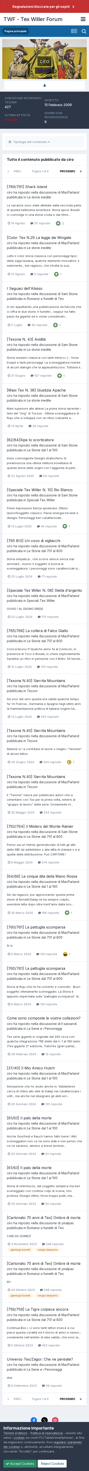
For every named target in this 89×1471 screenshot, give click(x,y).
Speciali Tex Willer (41, 500)
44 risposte (48, 526)
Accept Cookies (21, 1464)
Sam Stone (69, 294)
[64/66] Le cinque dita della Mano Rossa (42, 876)
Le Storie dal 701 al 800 (45, 551)
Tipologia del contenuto (29, 142)
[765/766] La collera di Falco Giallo (37, 630)
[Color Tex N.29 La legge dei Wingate (39, 237)
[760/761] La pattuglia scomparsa (36, 927)
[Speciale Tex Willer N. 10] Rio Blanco (40, 490)
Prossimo (67, 171)
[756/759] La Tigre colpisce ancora (37, 1309)
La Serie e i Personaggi (44, 1028)
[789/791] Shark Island (27, 186)
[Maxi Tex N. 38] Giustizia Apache (36, 390)
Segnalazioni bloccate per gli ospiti (41, 6)
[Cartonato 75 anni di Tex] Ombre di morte (44, 1217)
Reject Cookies (52, 1464)
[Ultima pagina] (81, 171)
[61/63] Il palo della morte (29, 1118)
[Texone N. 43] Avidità (26, 339)
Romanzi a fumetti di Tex (45, 299)
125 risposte (53, 1104)
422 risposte (50, 1345)
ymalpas (67, 1223)
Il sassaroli (69, 1024)
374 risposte (50, 862)
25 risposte (41, 223)
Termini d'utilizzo (15, 1433)
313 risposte (49, 666)
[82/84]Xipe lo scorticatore (30, 440)
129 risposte (48, 954)
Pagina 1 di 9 (41, 171)
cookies (19, 1437)
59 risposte (50, 476)
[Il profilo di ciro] (44, 85)
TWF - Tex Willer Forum (32, 19)
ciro (10, 192)
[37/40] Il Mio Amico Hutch (31, 1068)
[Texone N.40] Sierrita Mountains (36, 680)
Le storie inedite (39, 197)
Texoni (32, 691)
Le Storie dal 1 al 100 (42, 450)
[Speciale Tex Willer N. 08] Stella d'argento (44, 590)
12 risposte (52, 1054)
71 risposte (49, 576)
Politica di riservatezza (47, 1433)
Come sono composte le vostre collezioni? (44, 1018)
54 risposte (52, 1154)
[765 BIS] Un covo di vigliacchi (33, 540)
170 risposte (50, 617)
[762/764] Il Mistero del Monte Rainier (40, 826)
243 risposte (49, 716)
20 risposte (39, 426)
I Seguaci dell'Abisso (24, 288)
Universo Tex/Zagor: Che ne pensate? (40, 1359)
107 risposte (43, 375)
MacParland (70, 192)
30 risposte (39, 325)
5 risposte (40, 274)
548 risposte (54, 1244)
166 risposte (50, 913)
